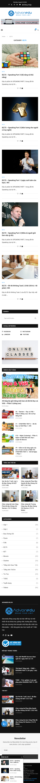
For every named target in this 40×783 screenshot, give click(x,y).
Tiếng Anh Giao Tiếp (20, 565)
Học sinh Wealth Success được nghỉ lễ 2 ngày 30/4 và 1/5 (26, 658)
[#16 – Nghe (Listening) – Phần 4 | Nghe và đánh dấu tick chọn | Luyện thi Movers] (8, 438)
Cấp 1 (20, 525)
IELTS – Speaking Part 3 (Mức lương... (15, 769)
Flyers (20, 538)
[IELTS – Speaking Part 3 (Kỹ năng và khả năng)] (20, 56)
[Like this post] (17, 88)
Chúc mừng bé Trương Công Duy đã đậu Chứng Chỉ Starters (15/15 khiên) (29, 507)
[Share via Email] (22, 88)
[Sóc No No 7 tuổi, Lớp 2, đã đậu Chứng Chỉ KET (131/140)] (10, 473)
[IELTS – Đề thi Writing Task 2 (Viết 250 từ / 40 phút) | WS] (20, 267)
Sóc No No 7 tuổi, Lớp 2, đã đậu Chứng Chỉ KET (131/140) (10, 483)
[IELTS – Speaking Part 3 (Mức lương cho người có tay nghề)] (20, 109)
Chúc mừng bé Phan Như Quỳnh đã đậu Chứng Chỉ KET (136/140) (29, 483)
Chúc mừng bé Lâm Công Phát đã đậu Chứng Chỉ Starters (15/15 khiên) (10, 506)
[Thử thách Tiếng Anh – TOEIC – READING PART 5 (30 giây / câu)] (8, 671)
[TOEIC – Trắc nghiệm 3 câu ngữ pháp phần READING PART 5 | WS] (8, 683)
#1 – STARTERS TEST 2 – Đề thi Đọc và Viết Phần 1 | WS (26, 425)
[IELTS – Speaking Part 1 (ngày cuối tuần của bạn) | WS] (20, 162)
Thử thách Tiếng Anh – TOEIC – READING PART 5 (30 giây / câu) (26, 669)
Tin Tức (20, 574)
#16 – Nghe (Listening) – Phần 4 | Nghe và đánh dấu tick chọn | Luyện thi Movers (27, 438)
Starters (20, 561)
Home (3, 36)
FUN (20, 543)
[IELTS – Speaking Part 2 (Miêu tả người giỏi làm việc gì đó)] (20, 214)
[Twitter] (11, 4)
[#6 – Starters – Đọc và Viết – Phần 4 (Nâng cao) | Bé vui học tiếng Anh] (8, 414)
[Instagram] (14, 4)
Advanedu (5, 627)
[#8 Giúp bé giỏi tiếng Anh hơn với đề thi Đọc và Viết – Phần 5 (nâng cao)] (20, 387)
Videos (20, 587)
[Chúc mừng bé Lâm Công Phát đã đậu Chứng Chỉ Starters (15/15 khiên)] (10, 496)
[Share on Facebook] (20, 88)
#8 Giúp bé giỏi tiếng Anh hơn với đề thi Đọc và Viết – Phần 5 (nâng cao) (20, 402)
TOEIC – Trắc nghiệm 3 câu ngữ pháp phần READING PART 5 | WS (26, 681)
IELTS (20, 547)
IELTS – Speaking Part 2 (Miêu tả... (15, 761)
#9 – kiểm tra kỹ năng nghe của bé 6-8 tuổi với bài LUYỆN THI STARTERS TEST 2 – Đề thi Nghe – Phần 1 (26, 451)
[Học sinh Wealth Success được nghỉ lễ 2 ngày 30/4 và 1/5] (8, 659)
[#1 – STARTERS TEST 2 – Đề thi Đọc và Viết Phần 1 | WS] (8, 427)
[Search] (38, 30)
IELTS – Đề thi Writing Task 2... (16, 777)
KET (20, 552)
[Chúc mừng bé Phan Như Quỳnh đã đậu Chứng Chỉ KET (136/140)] (29, 473)
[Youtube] (20, 4)
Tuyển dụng (20, 583)
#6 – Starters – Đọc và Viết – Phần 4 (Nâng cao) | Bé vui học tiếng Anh (26, 414)
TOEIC (20, 579)
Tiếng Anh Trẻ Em (20, 570)
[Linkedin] (17, 4)
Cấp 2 (20, 529)
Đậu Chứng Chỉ (20, 534)
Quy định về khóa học (29, 780)
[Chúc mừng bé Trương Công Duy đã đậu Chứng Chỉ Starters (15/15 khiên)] (29, 496)
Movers (20, 556)
